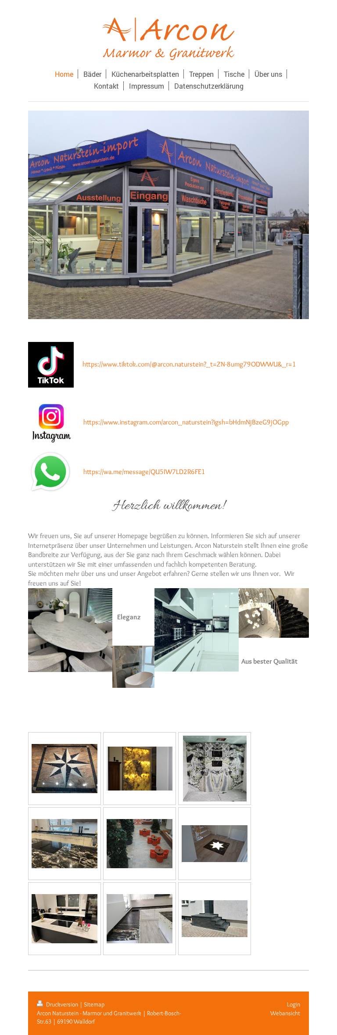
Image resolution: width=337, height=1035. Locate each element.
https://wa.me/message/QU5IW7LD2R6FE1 (144, 471)
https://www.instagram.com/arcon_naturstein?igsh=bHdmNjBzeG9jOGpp (186, 422)
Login (293, 1004)
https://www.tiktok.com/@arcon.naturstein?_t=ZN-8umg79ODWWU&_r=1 (189, 364)
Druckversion (62, 1004)
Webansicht (285, 1013)
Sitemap (94, 1004)
